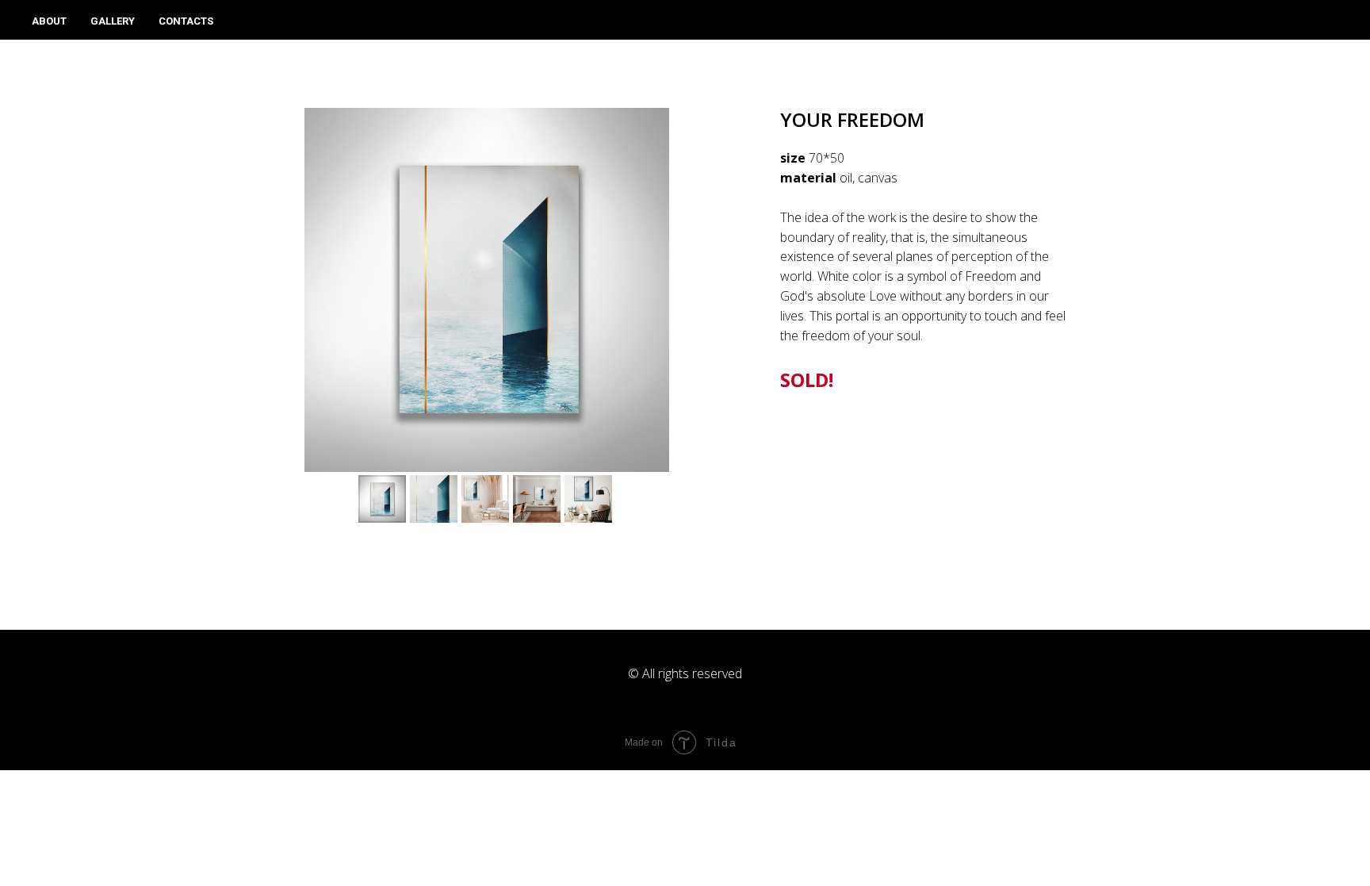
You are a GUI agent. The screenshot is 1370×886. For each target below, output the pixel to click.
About (49, 21)
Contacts (186, 21)
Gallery (112, 21)
